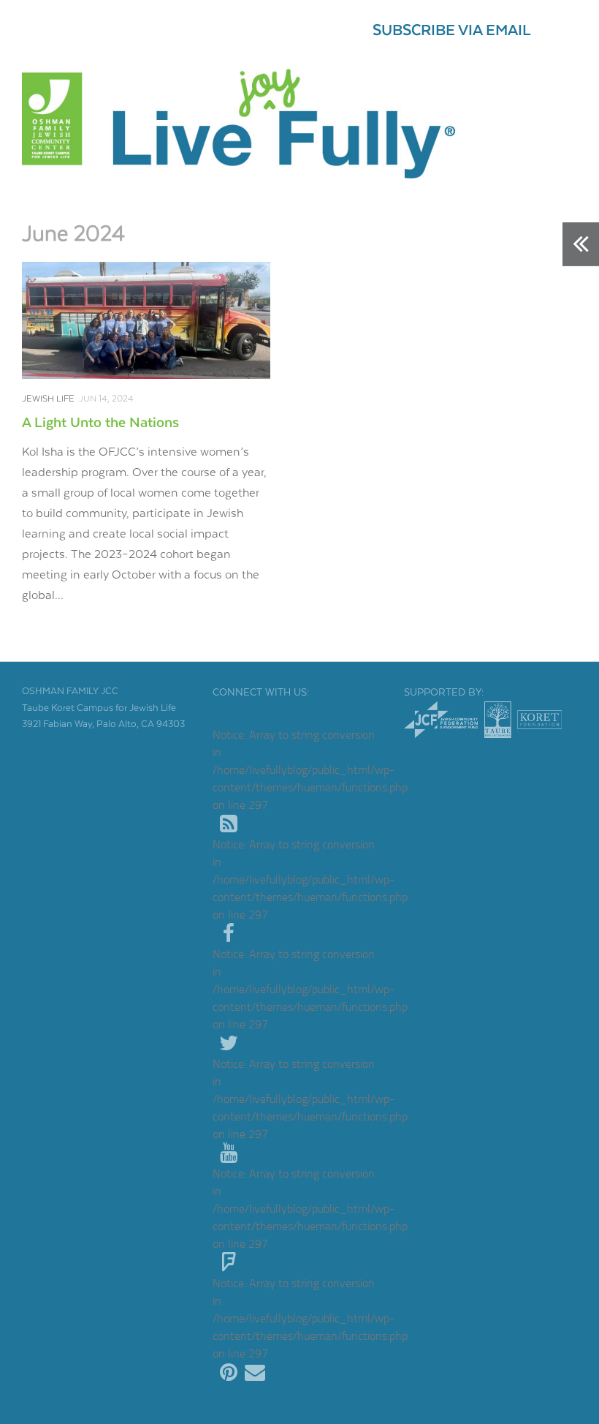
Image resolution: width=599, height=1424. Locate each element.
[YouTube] (228, 1153)
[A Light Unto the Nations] (146, 320)
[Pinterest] (228, 1373)
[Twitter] (228, 1043)
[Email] (255, 1373)
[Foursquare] (228, 1263)
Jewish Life (48, 398)
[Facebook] (228, 934)
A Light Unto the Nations (100, 423)
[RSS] (228, 824)
